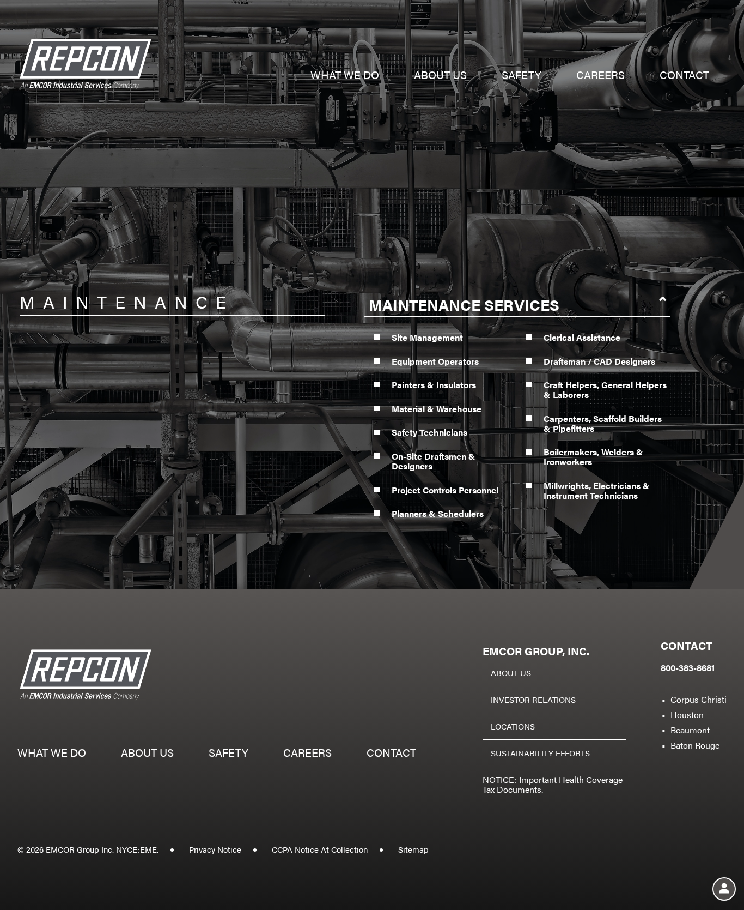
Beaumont (690, 730)
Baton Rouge (694, 745)
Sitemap (413, 849)
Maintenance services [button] (464, 304)
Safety (521, 76)
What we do (344, 76)
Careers (600, 76)
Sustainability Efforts (540, 752)
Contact (684, 76)
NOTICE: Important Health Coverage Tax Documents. (553, 784)
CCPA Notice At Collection (320, 849)
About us (440, 76)
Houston (687, 714)
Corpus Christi (698, 699)
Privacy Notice (215, 849)
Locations (513, 726)
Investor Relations (533, 699)
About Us (511, 672)
